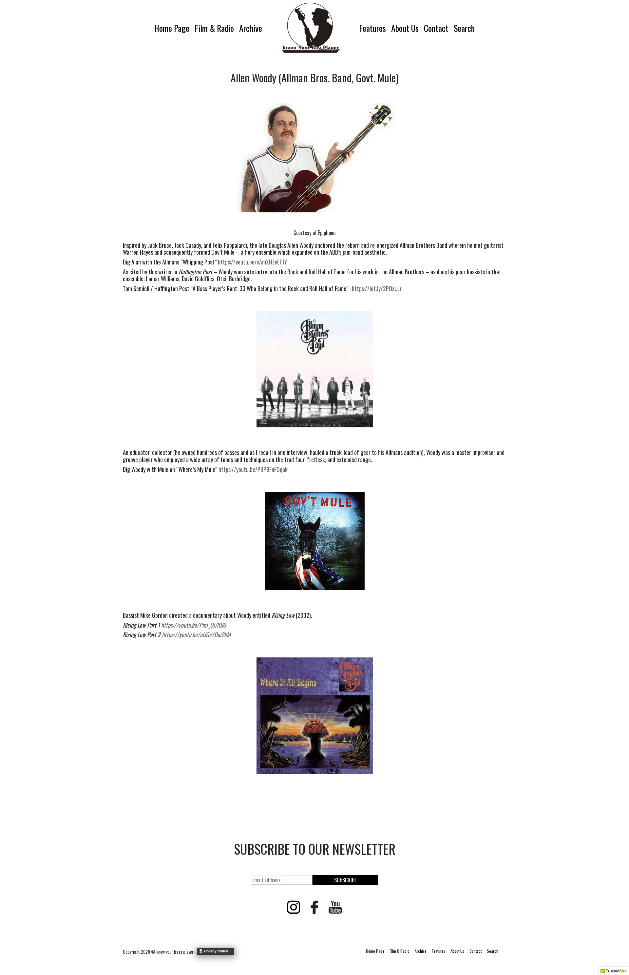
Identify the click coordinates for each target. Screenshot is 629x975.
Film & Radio (214, 28)
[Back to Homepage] (310, 28)
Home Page (171, 28)
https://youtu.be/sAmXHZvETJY (252, 262)
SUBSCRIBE (345, 880)
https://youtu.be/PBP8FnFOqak (253, 469)
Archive (250, 28)
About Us (405, 28)
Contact (436, 28)
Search (464, 28)
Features (372, 28)
